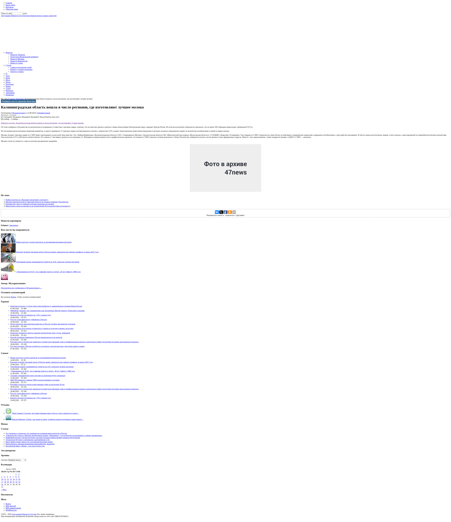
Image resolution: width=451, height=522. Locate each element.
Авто (8, 76)
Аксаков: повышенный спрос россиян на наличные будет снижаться (37, 376)
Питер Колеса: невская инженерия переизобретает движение (30, 444)
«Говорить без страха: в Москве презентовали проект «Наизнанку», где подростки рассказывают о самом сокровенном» (54, 435)
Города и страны (17, 72)
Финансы (9, 91)
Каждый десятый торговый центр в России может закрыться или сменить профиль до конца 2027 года (57, 252)
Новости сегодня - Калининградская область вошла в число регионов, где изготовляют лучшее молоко (42, 123)
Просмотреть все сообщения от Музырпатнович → (21, 288)
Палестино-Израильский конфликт (24, 57)
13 (11, 479)
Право (8, 86)
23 (19, 482)
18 (5, 482)
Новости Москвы (17, 59)
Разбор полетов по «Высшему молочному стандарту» (27, 200)
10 (2, 479)
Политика (10, 84)
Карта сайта (10, 5)
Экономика (10, 93)
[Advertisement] (71, 33)
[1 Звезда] (5, 117)
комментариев (13, 508)
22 (16, 482)
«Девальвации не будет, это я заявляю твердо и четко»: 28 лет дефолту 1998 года (48, 272)
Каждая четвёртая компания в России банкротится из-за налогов (36, 337)
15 (16, 479)
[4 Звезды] (31, 117)
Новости (9, 53)
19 (8, 482)
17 (2, 482)
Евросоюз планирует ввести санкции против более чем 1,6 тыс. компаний (40, 333)
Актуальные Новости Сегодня (28, 16)
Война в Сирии (16, 63)
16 (19, 479)
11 (5, 479)
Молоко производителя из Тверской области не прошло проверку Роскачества (37, 202)
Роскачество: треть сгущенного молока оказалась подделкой (30, 204)
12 (8, 479)
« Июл (3, 490)
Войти (13, 297)
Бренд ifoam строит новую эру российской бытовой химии (29, 442)
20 (11, 482)
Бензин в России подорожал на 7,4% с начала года (30, 315)
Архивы (4, 460)
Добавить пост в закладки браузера (18, 101)
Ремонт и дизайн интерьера (21, 69)
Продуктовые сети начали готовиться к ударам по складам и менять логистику (42, 328)
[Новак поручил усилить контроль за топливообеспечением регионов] (8, 242)
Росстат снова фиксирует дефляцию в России (28, 320)
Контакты (10, 7)
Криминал (10, 95)
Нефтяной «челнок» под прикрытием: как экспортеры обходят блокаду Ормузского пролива (47, 311)
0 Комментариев (43, 113)
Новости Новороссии (19, 61)
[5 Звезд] (40, 117)
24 (2, 484)
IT (6, 74)
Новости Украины (17, 55)
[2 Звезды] (13, 117)
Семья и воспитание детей (21, 67)
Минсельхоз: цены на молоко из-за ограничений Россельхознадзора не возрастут (38, 206)
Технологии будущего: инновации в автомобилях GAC (28, 440)
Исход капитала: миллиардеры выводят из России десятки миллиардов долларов (42, 324)
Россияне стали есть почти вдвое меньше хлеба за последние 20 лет (37, 385)
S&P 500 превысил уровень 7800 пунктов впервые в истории (35, 380)
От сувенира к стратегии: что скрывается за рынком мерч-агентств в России (36, 433)
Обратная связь (12, 9)
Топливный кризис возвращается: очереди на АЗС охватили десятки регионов (47, 262)
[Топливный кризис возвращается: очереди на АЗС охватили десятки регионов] (8, 262)
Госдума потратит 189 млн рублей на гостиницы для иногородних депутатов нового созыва (47, 346)
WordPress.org (11, 510)
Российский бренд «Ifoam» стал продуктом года (25, 446)
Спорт (8, 89)
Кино (8, 78)
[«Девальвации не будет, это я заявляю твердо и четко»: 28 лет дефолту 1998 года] (8, 272)
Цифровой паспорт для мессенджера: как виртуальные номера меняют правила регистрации (43, 438)
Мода (8, 80)
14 (14, 479)
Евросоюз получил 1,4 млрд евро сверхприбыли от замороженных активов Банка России (46, 306)
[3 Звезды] (22, 117)
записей (11, 506)
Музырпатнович (18, 113)
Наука (8, 82)
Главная (9, 3)
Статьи (8, 65)
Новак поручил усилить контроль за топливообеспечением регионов (44, 242)
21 (14, 482)
